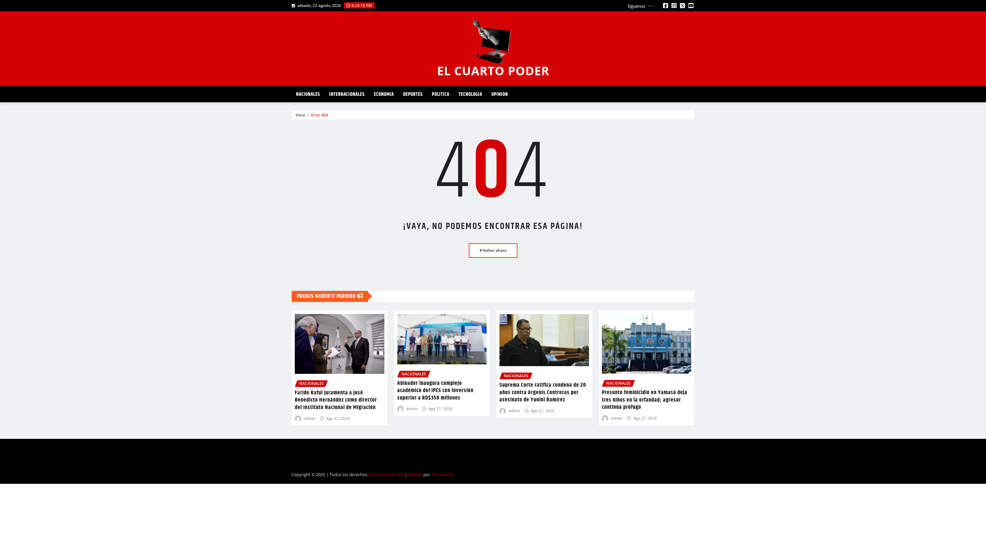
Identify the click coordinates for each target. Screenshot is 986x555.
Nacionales (308, 94)
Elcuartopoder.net (386, 474)
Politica (440, 94)
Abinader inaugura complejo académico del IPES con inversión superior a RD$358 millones (435, 390)
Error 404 (319, 114)
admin (309, 418)
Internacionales (347, 94)
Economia (384, 94)
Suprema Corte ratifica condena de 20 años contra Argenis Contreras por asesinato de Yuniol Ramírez (542, 392)
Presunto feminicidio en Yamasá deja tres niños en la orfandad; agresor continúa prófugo (644, 400)
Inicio (300, 114)
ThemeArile (442, 474)
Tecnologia (470, 94)
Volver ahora (495, 250)
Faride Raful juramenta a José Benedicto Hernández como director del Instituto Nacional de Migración (336, 400)
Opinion (499, 94)
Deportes (413, 94)
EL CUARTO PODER (493, 71)
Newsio (415, 474)
